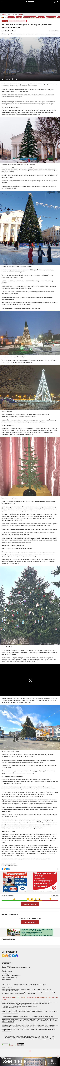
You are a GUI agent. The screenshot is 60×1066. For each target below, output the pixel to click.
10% (32, 899)
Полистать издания (7, 987)
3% (28, 899)
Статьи (21, 14)
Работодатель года (51, 17)
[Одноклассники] (5, 869)
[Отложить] (12, 79)
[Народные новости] (55, 2)
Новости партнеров (42, 1036)
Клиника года (41, 17)
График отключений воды (30, 17)
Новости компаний (8, 939)
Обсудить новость (30, 904)
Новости (4, 14)
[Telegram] (9, 869)
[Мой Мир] (7, 869)
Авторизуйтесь (30, 922)
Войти (57, 2)
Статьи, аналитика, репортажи (17, 21)
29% (50, 899)
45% (14, 899)
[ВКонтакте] (2, 869)
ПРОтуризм (19, 17)
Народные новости (12, 14)
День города (11, 17)
